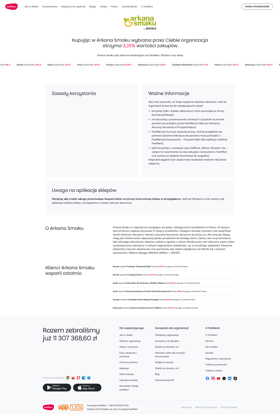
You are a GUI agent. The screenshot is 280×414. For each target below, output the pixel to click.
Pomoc (114, 6)
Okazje (103, 6)
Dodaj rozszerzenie (257, 6)
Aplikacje (124, 368)
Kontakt (209, 352)
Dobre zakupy (126, 374)
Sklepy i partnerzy (128, 346)
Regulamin (186, 407)
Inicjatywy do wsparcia (73, 6)
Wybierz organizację (129, 341)
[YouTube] (219, 378)
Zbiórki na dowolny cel (167, 346)
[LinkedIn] (230, 378)
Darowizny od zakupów (167, 341)
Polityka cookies (213, 370)
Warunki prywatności (206, 407)
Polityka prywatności (216, 364)
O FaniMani (147, 6)
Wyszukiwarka (49, 6)
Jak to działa (126, 335)
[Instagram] (213, 378)
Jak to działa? (31, 6)
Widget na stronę (164, 362)
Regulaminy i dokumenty (218, 358)
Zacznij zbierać (129, 6)
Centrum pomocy (128, 362)
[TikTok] (235, 378)
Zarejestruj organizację (167, 335)
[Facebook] (207, 378)
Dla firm (209, 341)
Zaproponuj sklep (128, 380)
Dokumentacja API (164, 380)
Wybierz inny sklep (172, 55)
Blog (157, 374)
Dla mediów (211, 346)
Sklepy (92, 6)
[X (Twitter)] (224, 378)
